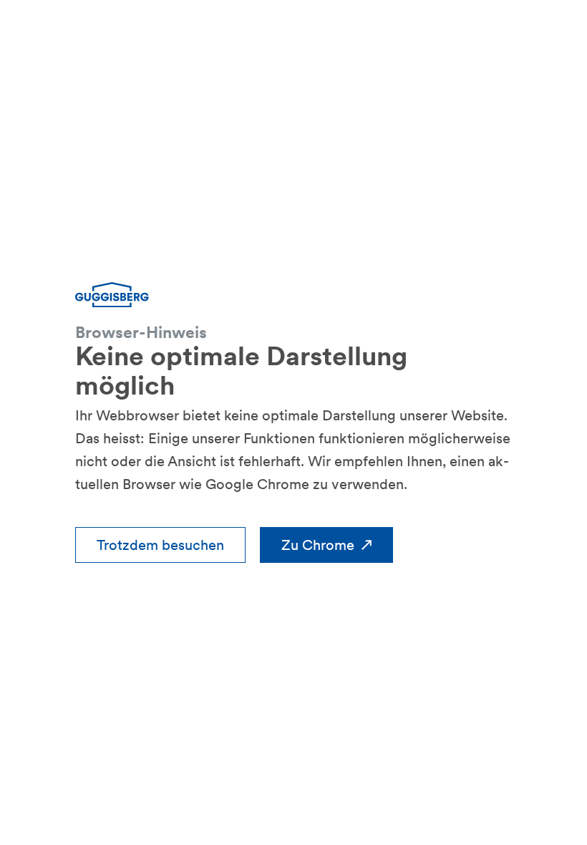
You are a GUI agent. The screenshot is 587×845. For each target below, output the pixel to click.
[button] (160, 545)
